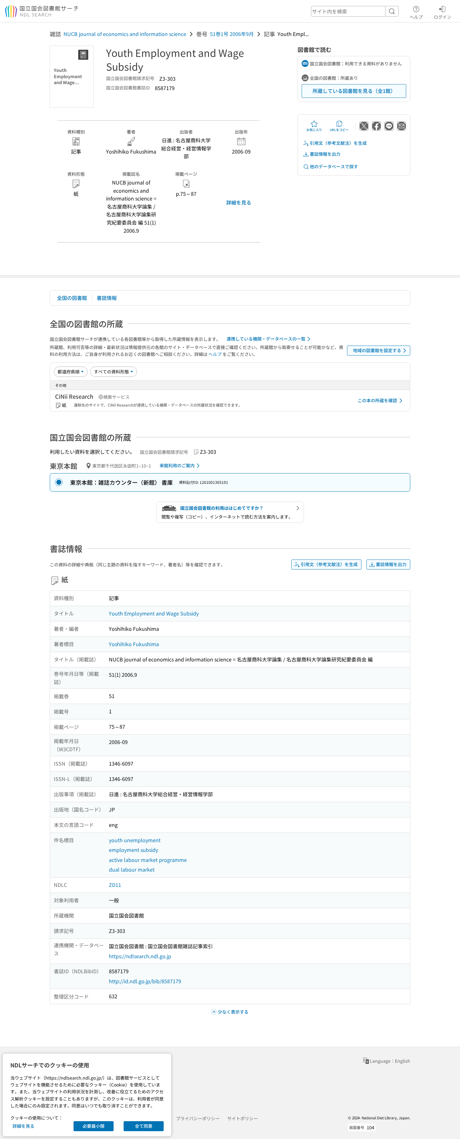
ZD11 (115, 884)
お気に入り (314, 129)
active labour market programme (148, 859)
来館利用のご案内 (177, 465)
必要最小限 (94, 1126)
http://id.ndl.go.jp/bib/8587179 (145, 981)
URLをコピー (339, 129)
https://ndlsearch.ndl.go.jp (140, 956)
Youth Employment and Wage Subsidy (154, 613)
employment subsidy (133, 849)
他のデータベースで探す (334, 166)
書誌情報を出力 (325, 154)
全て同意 (143, 1126)
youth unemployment (135, 840)
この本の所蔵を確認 (377, 400)
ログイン (442, 17)
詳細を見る (238, 202)
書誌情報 (107, 297)
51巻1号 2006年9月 (232, 34)
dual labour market (132, 869)
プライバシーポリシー (198, 1118)
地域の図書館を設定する (377, 350)
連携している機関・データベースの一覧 (266, 339)
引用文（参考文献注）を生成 (338, 143)
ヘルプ (416, 17)
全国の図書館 (72, 297)
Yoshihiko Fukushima (134, 644)
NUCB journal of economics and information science (125, 34)
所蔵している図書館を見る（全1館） (354, 90)
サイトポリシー (242, 1118)
